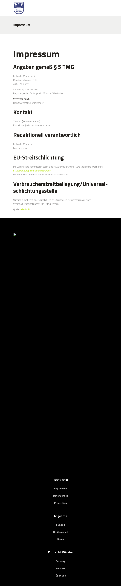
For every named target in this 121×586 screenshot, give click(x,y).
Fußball (60, 525)
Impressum (60, 488)
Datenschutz (60, 496)
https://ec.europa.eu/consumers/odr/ (32, 170)
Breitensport (60, 532)
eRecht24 (25, 209)
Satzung (60, 561)
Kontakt (60, 568)
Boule (60, 539)
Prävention (60, 503)
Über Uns (60, 575)
